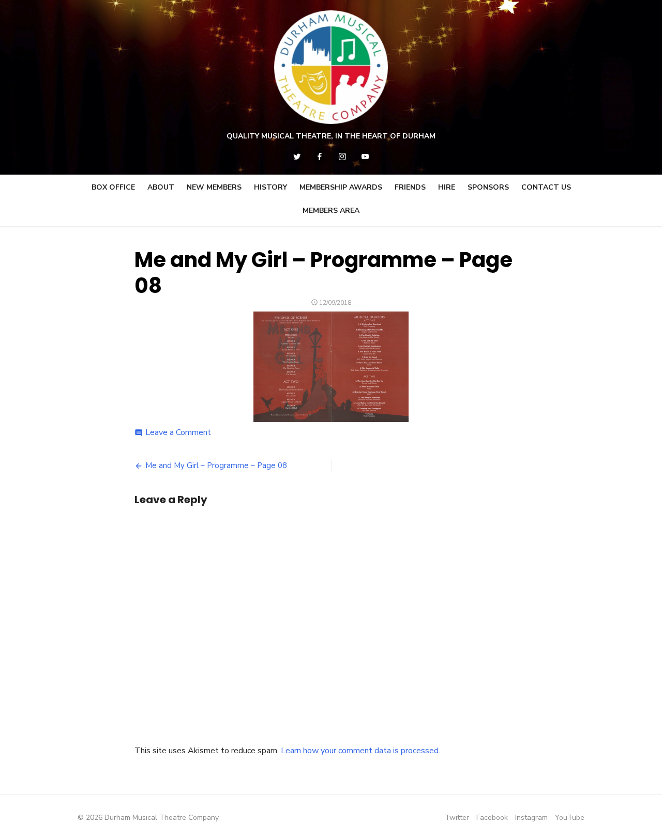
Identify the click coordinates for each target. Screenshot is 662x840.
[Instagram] (342, 156)
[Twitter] (297, 156)
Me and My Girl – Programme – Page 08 (216, 465)
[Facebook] (319, 156)
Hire (446, 187)
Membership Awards (340, 187)
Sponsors (488, 187)
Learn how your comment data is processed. (360, 750)
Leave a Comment (178, 432)
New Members (214, 187)
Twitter (457, 817)
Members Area (331, 210)
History (270, 187)
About (160, 187)
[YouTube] (365, 156)
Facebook (492, 817)
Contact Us (546, 187)
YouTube (569, 817)
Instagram (531, 817)
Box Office (113, 187)
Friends (410, 187)
